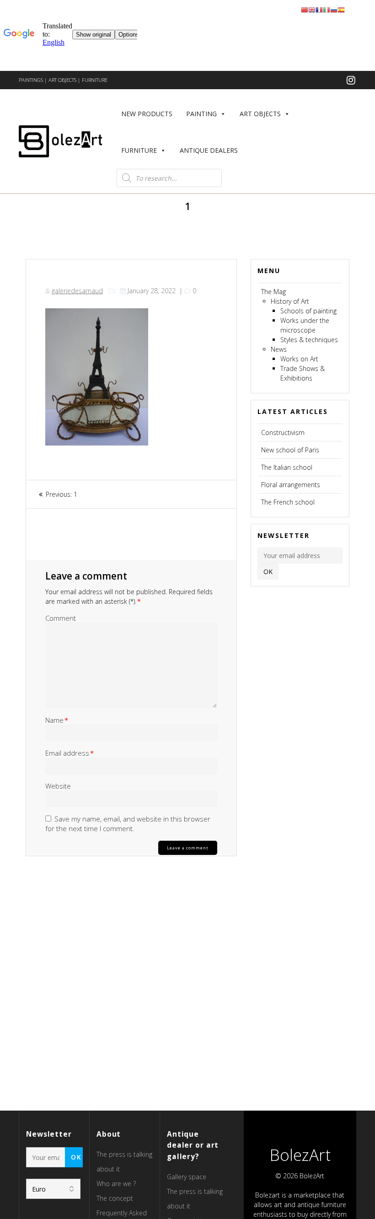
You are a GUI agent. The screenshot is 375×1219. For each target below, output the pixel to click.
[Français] (319, 9)
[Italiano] (326, 9)
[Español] (341, 9)
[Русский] (334, 9)
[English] (312, 9)
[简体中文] (304, 9)
